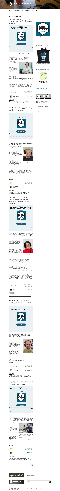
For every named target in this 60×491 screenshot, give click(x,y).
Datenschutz (32, 475)
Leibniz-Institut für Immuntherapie (15, 54)
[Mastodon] (28, 92)
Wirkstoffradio (23, 4)
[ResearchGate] (29, 92)
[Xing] (27, 93)
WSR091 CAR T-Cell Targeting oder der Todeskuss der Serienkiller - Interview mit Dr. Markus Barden (20, 21)
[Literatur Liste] (31, 96)
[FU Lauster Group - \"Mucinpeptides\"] (27, 370)
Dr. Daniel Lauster (16, 335)
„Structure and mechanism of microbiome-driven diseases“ (19, 417)
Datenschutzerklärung (30, 488)
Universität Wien (25, 236)
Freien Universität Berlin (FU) (25, 334)
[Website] (28, 187)
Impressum (28, 475)
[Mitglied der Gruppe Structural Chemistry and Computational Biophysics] (25, 93)
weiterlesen (11, 88)
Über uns (37, 10)
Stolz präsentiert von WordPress (39, 488)
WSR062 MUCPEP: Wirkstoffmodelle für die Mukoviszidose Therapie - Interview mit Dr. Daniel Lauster (21, 302)
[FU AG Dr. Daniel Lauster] (25, 370)
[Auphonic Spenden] (31, 93)
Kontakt (33, 10)
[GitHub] (27, 92)
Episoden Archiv (16, 10)
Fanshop (22, 10)
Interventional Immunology (17, 144)
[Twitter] (24, 92)
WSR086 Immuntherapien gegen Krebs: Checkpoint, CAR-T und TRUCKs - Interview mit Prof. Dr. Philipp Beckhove (21, 108)
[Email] (29, 96)
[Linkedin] (26, 93)
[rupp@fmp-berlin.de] (31, 92)
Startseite (10, 10)
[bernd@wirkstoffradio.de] (29, 93)
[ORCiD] (25, 92)
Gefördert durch (27, 10)
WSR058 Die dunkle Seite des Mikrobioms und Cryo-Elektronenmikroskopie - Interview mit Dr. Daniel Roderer (21, 382)
